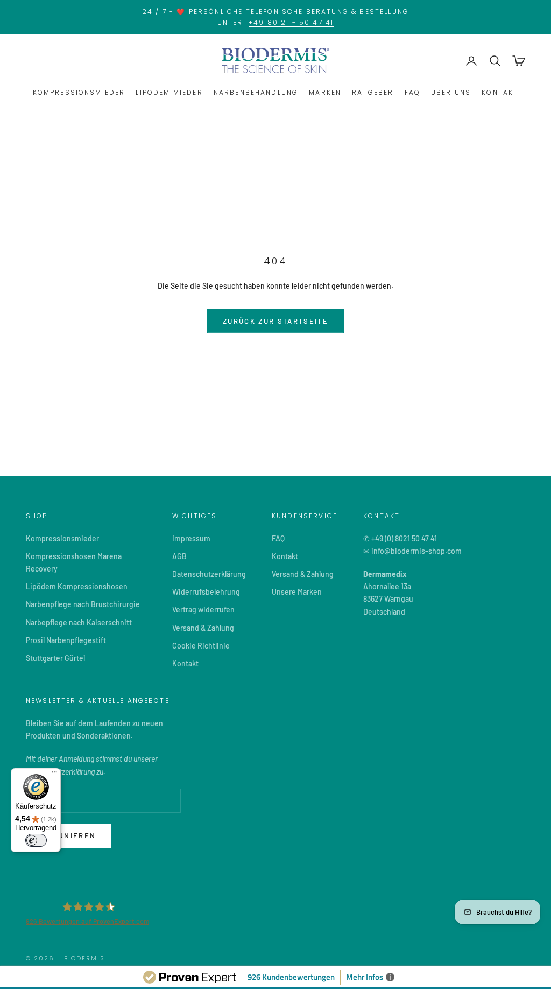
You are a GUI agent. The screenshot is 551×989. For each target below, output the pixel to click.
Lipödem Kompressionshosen (77, 586)
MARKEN (325, 92)
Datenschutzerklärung (209, 574)
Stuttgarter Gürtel (55, 658)
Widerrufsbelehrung (206, 591)
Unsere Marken (297, 591)
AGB (179, 556)
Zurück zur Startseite (275, 321)
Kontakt (185, 663)
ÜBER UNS (451, 92)
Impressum (191, 538)
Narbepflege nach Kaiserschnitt (79, 622)
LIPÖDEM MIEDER (169, 92)
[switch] (36, 840)
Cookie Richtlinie (201, 645)
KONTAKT (500, 92)
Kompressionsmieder (62, 538)
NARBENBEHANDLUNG (256, 92)
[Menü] (54, 774)
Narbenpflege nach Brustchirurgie (83, 604)
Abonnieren (68, 835)
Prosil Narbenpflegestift (66, 640)
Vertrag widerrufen (203, 609)
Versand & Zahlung (203, 627)
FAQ (412, 92)
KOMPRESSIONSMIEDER (79, 92)
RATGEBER (372, 92)
